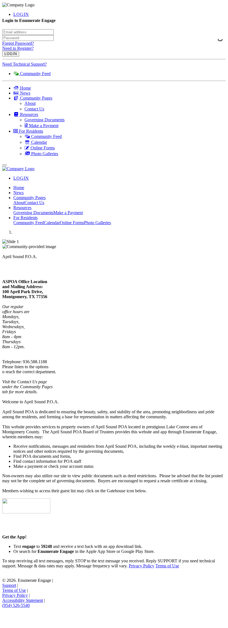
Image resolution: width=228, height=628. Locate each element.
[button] (119, 98)
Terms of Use (167, 565)
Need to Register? (18, 48)
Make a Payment (68, 212)
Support (9, 585)
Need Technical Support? (24, 64)
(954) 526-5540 (16, 605)
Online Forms (72, 222)
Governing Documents (33, 212)
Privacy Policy (141, 565)
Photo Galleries (97, 222)
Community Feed (28, 222)
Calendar (52, 222)
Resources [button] (22, 207)
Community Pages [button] (29, 197)
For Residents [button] (25, 217)
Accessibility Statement (22, 600)
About (18, 202)
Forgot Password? (18, 43)
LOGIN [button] (21, 14)
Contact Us (34, 202)
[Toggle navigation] (4, 165)
